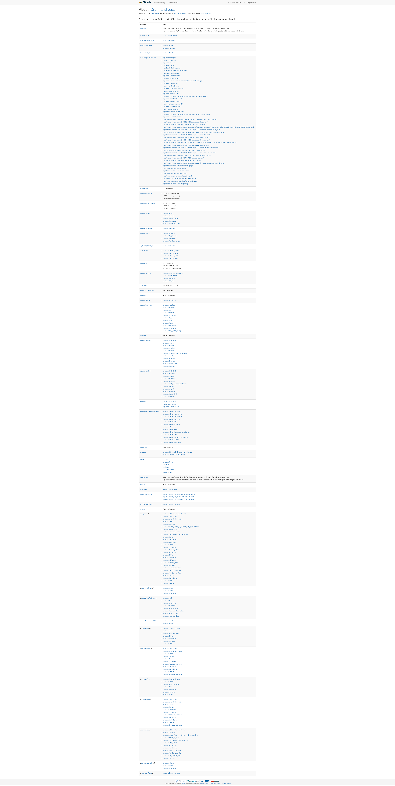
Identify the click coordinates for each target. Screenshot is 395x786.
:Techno (168, 323)
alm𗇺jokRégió (146, 246)
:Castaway (169, 524)
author (144, 251)
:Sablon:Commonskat (172, 414)
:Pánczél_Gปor (170, 258)
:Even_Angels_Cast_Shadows (175, 534)
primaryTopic (146, 773)
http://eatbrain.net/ (169, 65)
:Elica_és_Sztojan (171, 532)
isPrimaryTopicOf (146, 504)
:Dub (167, 310)
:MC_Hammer (170, 53)
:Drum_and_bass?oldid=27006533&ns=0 (179, 499)
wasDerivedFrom (146, 494)
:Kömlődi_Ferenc (171, 251)
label (142, 484)
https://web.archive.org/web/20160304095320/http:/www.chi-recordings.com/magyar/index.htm (193, 163)
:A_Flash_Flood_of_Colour (174, 514)
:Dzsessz (168, 313)
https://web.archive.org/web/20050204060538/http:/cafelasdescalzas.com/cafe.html (190, 119)
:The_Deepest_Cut (172, 573)
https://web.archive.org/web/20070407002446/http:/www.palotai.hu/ (184, 124)
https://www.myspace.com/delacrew (174, 168)
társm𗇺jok (145, 371)
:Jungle (168, 45)
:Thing (165, 459)
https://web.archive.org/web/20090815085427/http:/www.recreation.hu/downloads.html (191, 148)
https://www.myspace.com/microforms (175, 173)
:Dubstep (168, 763)
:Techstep (169, 366)
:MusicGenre (168, 462)
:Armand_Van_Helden (172, 519)
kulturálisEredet (147, 290)
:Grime (168, 591)
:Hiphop (168, 623)
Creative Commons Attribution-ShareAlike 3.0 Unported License (215, 783)
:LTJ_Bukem (169, 547)
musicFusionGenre (147, 40)
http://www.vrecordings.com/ (172, 106)
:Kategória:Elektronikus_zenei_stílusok (178, 452)
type (142, 459)
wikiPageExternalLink (148, 58)
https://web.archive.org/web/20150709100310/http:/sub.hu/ (182, 160)
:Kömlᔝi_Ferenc (171, 256)
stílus (145, 730)
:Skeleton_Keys (170, 563)
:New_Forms (170, 552)
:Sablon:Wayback (171, 440)
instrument (144, 36)
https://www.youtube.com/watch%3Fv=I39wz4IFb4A (179, 178)
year (143, 447)
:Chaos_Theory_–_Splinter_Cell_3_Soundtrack (181, 527)
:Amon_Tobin (170, 516)
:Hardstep (169, 351)
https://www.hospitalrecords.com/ (173, 112)
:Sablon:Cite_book (171, 411)
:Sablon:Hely (169, 422)
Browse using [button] (160, 3)
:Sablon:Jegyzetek (171, 424)
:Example (168, 537)
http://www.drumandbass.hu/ (172, 117)
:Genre (166, 467)
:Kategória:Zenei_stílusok (174, 454)
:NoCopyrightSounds (172, 674)
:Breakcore (169, 216)
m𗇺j (144, 679)
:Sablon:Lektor (170, 429)
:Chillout (168, 588)
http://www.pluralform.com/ (171, 101)
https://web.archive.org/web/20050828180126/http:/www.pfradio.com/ (185, 122)
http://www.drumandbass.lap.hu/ (173, 88)
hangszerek (146, 273)
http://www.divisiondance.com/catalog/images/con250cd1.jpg (182, 81)
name (143, 509)
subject (143, 452)
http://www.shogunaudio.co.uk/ (172, 104)
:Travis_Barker (170, 578)
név (143, 295)
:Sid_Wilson (169, 560)
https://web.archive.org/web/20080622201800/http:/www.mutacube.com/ (186, 135)
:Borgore (168, 521)
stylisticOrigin (145, 53)
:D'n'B (167, 598)
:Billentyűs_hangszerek (173, 273)
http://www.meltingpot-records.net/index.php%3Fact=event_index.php (185, 96)
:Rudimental (169, 557)
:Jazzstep (168, 356)
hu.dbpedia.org (206, 13)
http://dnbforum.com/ (169, 60)
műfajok (145, 648)
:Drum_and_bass (171, 504)
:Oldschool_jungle (171, 223)
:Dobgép (168, 281)
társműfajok (146, 340)
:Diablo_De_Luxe (171, 529)
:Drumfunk (169, 348)
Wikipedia (183, 783)
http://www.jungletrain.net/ (171, 91)
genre (144, 514)
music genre (155, 13)
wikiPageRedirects (148, 598)
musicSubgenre (146, 45)
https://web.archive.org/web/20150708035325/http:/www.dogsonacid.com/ (187, 155)
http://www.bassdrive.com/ (171, 76)
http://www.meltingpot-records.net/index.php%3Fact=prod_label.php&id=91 (187, 114)
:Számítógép (169, 278)
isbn (143, 286)
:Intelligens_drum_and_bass (175, 353)
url (143, 401)
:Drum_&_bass (170, 608)
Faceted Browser (235, 3)
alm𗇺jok (145, 233)
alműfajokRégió (147, 228)
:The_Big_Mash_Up (172, 570)
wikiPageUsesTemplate (149, 411)
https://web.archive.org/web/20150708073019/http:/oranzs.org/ (183, 158)
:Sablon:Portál (170, 435)
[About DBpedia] (145, 2)
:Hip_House (169, 326)
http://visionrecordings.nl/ (171, 73)
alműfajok (145, 213)
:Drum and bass (170, 489)
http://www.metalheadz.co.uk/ (172, 99)
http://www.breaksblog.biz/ (171, 78)
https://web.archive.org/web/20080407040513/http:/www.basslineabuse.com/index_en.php (192, 130)
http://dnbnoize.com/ (169, 63)
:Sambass (169, 48)
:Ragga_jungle (170, 218)
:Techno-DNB (170, 363)
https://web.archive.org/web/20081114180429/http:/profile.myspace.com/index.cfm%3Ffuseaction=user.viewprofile (200, 142)
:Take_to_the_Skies (172, 568)
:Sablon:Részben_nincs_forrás (175, 437)
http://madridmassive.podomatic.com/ (175, 70)
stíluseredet (146, 305)
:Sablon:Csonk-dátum (172, 417)
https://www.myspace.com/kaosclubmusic (176, 171)
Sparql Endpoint (250, 3)
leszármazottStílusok (150, 621)
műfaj (145, 628)
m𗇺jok (145, 699)
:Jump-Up (169, 358)
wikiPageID (144, 188)
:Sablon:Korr (169, 427)
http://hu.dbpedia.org (180, 13)
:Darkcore (169, 40)
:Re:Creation (169, 300)
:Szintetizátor (170, 36)
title (143, 335)
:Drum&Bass (169, 603)
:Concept (166, 464)
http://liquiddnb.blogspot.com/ (172, 68)
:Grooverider (169, 542)
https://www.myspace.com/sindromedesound (177, 176)
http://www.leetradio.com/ (171, 94)
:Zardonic (168, 583)
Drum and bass (163, 9)
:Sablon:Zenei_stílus (172, 442)
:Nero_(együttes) (171, 550)
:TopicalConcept (169, 470)
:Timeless (168, 575)
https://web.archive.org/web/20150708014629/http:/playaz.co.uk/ (184, 150)
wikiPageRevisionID (147, 203)
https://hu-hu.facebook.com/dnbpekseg (175, 184)
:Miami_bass (169, 328)
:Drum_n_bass (170, 613)
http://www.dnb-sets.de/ (170, 83)
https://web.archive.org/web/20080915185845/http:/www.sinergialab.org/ (186, 140)
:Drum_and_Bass (171, 616)
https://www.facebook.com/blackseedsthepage (178, 166)
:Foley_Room (170, 539)
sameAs (143, 489)
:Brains (168, 654)
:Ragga (168, 318)
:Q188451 (168, 472)
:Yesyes (168, 581)
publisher (145, 300)
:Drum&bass (169, 606)
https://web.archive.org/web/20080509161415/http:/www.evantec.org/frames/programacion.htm (194, 132)
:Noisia (168, 555)
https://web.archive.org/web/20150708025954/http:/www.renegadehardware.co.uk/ (189, 153)
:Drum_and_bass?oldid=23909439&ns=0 (179, 494)
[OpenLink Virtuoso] (180, 781)
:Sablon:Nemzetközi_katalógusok (176, 432)
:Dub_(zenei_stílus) (172, 331)
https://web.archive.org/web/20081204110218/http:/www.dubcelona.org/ (186, 145)
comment (144, 477)
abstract (143, 28)
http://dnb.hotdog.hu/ (169, 58)
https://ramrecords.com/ (170, 109)
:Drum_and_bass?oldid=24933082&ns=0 (179, 497)
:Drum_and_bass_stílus (173, 611)
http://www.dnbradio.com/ (171, 86)
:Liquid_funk (169, 340)
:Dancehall (169, 308)
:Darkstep (168, 345)
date (143, 263)
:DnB (167, 601)
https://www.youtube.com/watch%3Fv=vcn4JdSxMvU (180, 181)
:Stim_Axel (169, 565)
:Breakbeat (169, 305)
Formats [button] (174, 3)
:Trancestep (169, 221)
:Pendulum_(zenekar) (172, 664)
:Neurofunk (169, 361)
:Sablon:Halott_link (171, 419)
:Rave (167, 320)
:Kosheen (168, 545)
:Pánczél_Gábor (171, 253)
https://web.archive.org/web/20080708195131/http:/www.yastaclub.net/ (186, 137)
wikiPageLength (146, 193)
